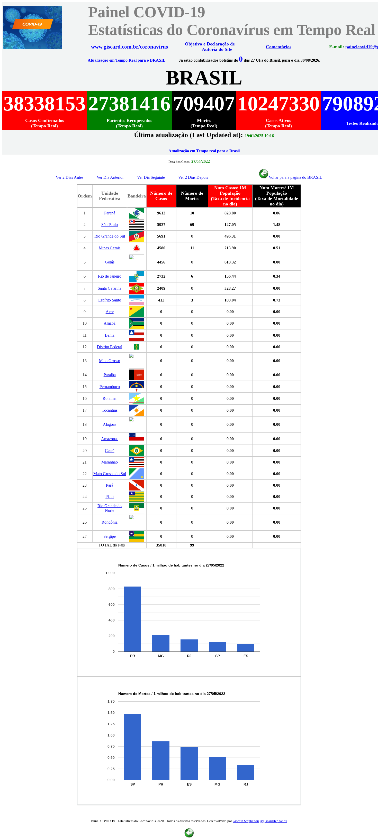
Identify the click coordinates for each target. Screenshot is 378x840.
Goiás (109, 262)
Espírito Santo (109, 300)
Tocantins (110, 410)
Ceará (109, 450)
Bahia (109, 335)
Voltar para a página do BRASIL (295, 177)
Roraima (109, 398)
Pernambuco (110, 386)
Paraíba (110, 375)
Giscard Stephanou (246, 821)
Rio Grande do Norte (109, 508)
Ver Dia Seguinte (151, 177)
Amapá (109, 323)
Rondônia (110, 522)
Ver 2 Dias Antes (69, 177)
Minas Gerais (109, 248)
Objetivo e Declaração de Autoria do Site (210, 46)
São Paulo (109, 224)
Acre (110, 311)
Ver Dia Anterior (110, 177)
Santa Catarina (109, 288)
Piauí (109, 496)
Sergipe (109, 536)
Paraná (109, 213)
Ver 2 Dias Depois (193, 177)
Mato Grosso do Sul (109, 473)
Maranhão (109, 462)
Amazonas (109, 439)
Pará (109, 485)
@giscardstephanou (273, 821)
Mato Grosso (109, 360)
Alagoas (109, 424)
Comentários (278, 46)
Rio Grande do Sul (109, 236)
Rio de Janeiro (109, 276)
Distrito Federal (109, 347)
